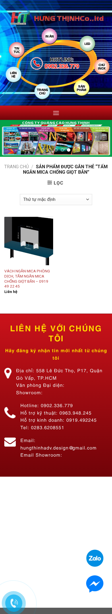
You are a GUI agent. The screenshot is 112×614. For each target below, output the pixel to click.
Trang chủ (16, 166)
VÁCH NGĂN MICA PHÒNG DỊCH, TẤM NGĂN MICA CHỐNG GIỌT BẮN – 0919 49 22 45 (27, 278)
